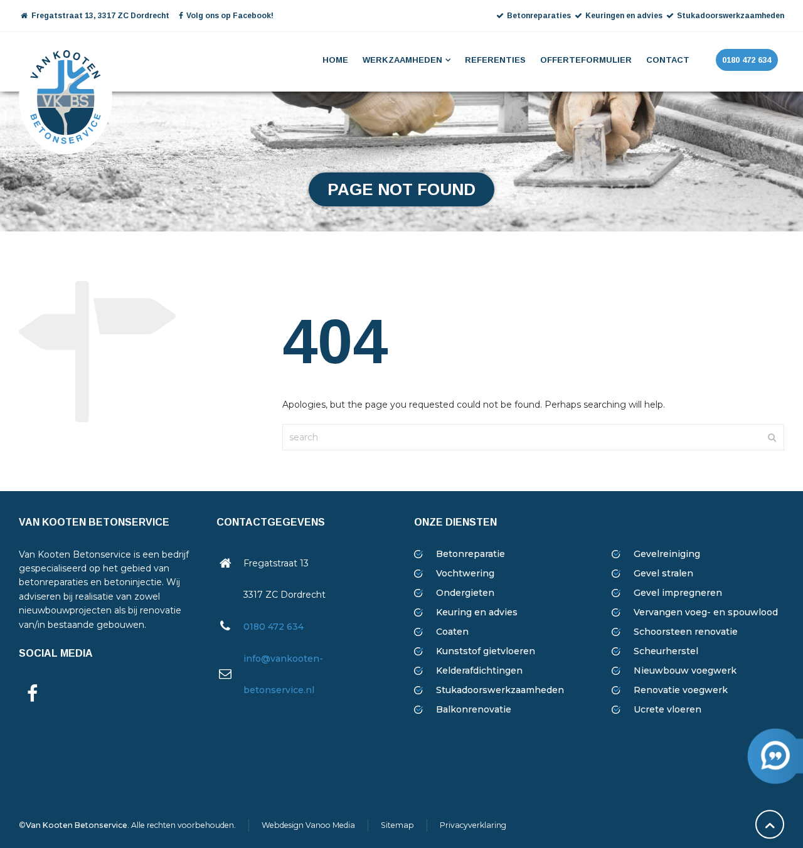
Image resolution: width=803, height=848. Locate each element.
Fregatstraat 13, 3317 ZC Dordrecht (99, 15)
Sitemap (397, 825)
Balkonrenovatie (473, 709)
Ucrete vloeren (667, 709)
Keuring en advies (477, 612)
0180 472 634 (273, 626)
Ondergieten (465, 592)
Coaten (452, 631)
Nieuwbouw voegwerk (685, 670)
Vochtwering (465, 573)
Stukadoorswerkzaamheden (500, 690)
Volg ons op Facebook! (230, 15)
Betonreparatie (470, 553)
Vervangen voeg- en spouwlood (706, 612)
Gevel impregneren (678, 592)
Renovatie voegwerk (681, 690)
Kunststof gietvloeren (485, 651)
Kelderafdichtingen (479, 670)
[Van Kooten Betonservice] (65, 60)
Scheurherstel (666, 651)
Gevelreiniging (667, 553)
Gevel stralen (663, 573)
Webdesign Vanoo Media (308, 825)
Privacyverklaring (473, 825)
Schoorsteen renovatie (686, 631)
